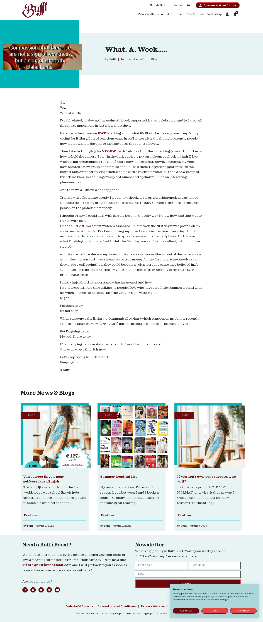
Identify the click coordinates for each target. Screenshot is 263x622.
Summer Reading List (118, 476)
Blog (32, 415)
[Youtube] (57, 590)
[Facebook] (33, 590)
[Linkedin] (49, 590)
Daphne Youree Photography (135, 613)
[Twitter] (41, 590)
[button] (150, 14)
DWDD (103, 133)
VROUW (109, 151)
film (85, 226)
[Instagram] (25, 590)
